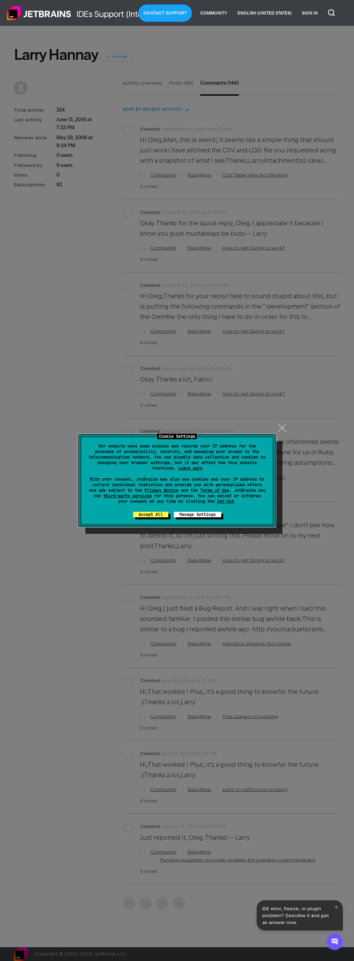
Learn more (190, 468)
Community (213, 13)
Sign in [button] (310, 13)
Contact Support (165, 13)
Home (39, 13)
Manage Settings (197, 514)
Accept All (151, 514)
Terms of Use (214, 490)
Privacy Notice (161, 490)
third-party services (127, 496)
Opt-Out (225, 501)
